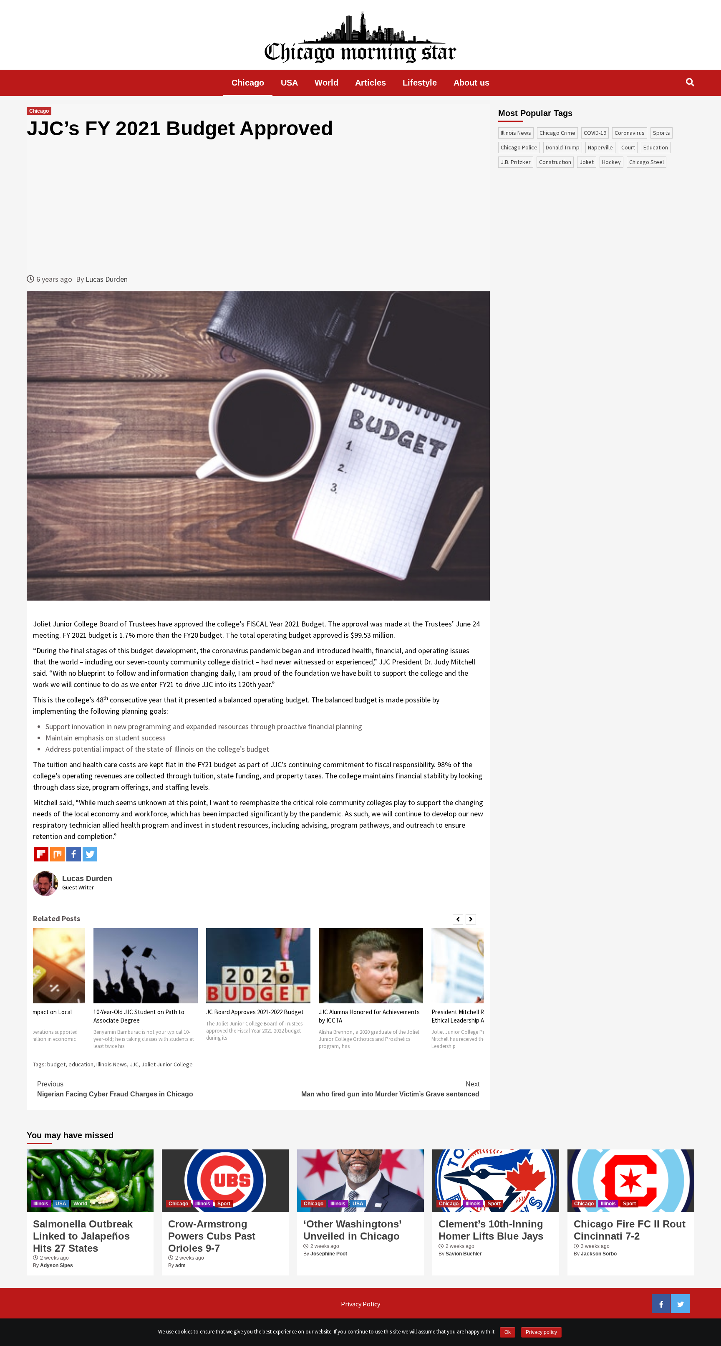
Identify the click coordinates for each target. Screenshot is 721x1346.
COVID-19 (595, 132)
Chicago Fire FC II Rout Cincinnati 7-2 (630, 1230)
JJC (134, 1064)
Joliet (587, 162)
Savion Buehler (464, 1254)
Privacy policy (541, 1332)
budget (56, 1064)
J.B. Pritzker (516, 162)
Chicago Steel (646, 162)
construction (555, 162)
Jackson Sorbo (599, 1254)
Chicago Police (519, 147)
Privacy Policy (360, 1304)
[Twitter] (90, 854)
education (80, 1064)
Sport (223, 1204)
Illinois (40, 1204)
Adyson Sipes (56, 1265)
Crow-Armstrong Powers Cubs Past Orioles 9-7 (211, 1236)
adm (180, 1265)
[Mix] (57, 854)
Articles (370, 82)
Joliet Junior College (167, 1064)
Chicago (248, 82)
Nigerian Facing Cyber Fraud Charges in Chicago (115, 1089)
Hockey (611, 162)
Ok (507, 1332)
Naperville (600, 147)
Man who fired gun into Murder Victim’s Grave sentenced (390, 1089)
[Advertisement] (258, 206)
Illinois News (111, 1064)
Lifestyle (420, 82)
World (326, 82)
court (628, 147)
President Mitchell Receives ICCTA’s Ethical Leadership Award (478, 1016)
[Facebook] (73, 854)
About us (471, 82)
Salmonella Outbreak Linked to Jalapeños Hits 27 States (83, 1236)
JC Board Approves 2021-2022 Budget (255, 1012)
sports (661, 132)
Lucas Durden (107, 279)
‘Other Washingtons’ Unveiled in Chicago (352, 1230)
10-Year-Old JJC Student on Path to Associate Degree (138, 1016)
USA (289, 82)
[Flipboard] (41, 854)
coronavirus (630, 132)
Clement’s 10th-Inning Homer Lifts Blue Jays (491, 1230)
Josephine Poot (328, 1254)
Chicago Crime (557, 132)
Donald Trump (563, 147)
